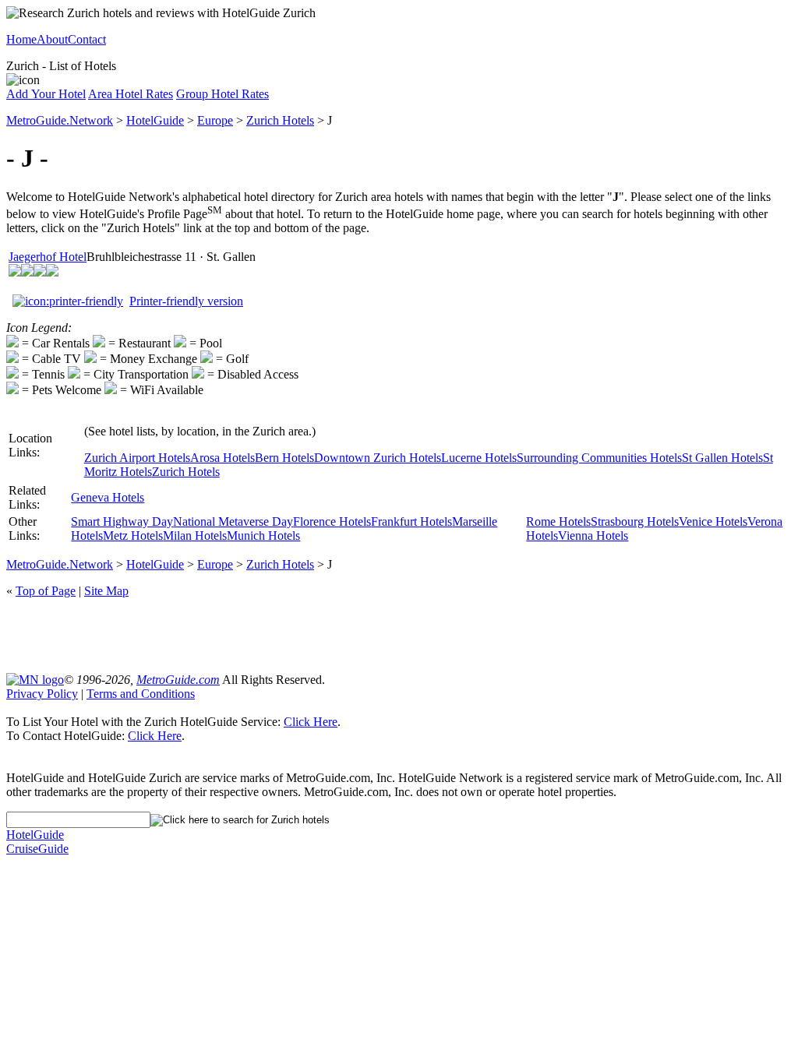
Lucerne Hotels (479, 457)
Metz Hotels (133, 535)
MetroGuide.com (178, 679)
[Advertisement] (399, 634)
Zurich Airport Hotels (137, 457)
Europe (215, 120)
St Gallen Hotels (722, 457)
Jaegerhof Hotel (48, 256)
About (52, 39)
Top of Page (46, 590)
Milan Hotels (195, 535)
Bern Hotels (284, 457)
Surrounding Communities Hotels (599, 457)
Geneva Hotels (107, 497)
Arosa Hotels (222, 457)
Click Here (310, 721)
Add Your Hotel (46, 93)
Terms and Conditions (141, 693)
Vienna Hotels (593, 535)
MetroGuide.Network (59, 120)
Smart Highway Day (122, 521)
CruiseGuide (37, 848)
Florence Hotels (332, 521)
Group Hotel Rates (222, 93)
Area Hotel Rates (130, 93)
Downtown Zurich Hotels (377, 457)
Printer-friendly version (186, 301)
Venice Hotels (713, 521)
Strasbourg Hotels (635, 521)
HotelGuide (155, 120)
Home (21, 39)
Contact (87, 39)
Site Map (106, 590)
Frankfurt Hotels (411, 521)
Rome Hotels (558, 521)
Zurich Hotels (280, 120)
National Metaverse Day (233, 521)
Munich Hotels (263, 535)
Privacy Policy (42, 693)
